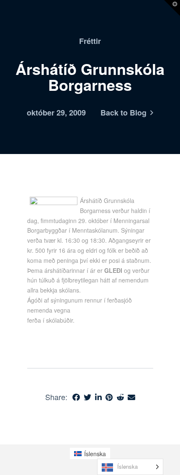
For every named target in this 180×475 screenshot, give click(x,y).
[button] (172, 8)
